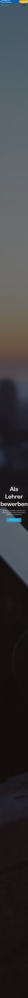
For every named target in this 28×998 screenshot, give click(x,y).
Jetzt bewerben (14, 520)
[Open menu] (24, 5)
